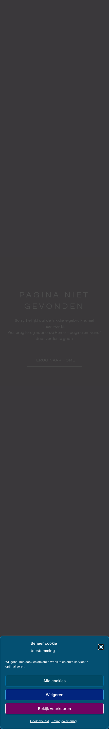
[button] (101, 647)
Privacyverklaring (64, 721)
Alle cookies (54, 680)
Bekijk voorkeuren (54, 708)
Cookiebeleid (39, 721)
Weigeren (54, 694)
